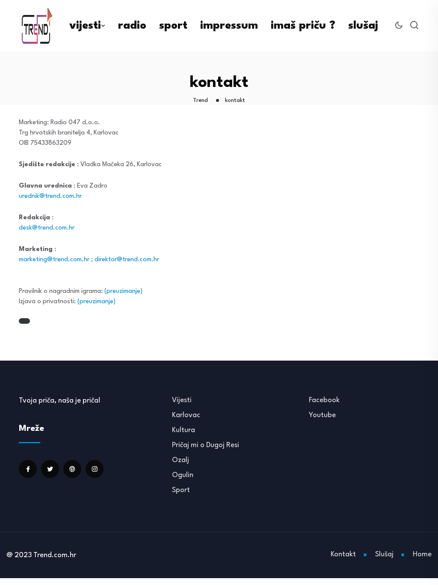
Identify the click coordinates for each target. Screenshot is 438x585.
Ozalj (180, 460)
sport (173, 25)
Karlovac (186, 415)
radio (132, 25)
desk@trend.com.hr (46, 228)
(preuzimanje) (123, 291)
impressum (229, 25)
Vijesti (182, 400)
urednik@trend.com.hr (50, 196)
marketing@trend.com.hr (54, 260)
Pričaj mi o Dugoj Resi (205, 445)
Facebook (324, 400)
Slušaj (384, 554)
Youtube (322, 415)
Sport (181, 490)
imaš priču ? (303, 25)
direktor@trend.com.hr (127, 260)
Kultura (183, 430)
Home (422, 554)
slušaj (363, 25)
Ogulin (182, 475)
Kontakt (343, 554)
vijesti (85, 25)
